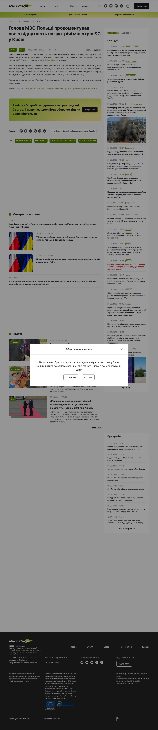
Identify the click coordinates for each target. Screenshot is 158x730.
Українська (71, 377)
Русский (88, 377)
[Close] (121, 349)
